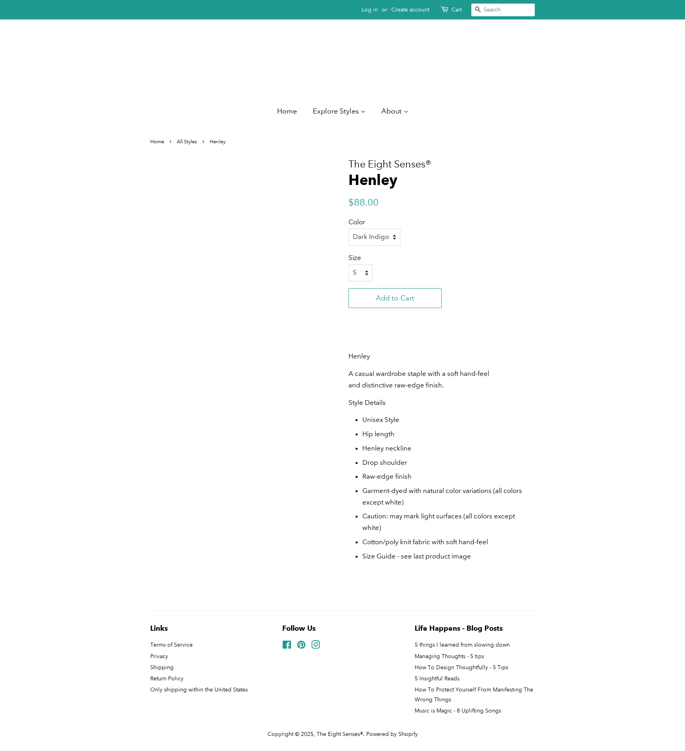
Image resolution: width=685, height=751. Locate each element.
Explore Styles (337, 111)
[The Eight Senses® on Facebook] (286, 646)
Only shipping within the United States (199, 689)
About (392, 111)
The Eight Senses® (340, 734)
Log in (370, 9)
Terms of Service (171, 644)
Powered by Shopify (392, 734)
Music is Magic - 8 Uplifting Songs (458, 710)
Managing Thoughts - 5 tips (449, 656)
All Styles (187, 142)
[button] (395, 318)
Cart (457, 9)
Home (287, 111)
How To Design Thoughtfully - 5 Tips (461, 667)
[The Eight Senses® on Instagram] (315, 646)
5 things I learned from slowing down (462, 644)
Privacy (159, 656)
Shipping (162, 667)
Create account (410, 9)
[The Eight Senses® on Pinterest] (301, 646)
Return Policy (167, 678)
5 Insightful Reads (437, 678)
